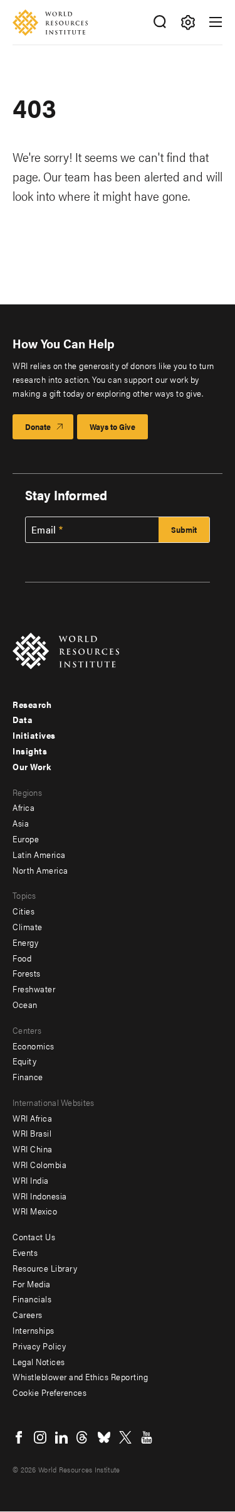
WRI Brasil (32, 1133)
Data (23, 719)
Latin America (39, 854)
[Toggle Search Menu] (159, 22)
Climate (28, 926)
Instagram (40, 1437)
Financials (32, 1298)
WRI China (33, 1148)
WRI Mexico (35, 1210)
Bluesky (104, 1437)
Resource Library (45, 1268)
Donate (38, 426)
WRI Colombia (39, 1164)
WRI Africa (32, 1118)
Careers (28, 1314)
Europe (26, 838)
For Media (32, 1283)
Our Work (32, 766)
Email (43, 530)
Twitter (125, 1437)
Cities (23, 910)
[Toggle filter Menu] (188, 22)
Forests (27, 973)
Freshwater (34, 988)
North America (40, 870)
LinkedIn (61, 1437)
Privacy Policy (39, 1345)
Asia (21, 823)
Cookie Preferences (49, 1392)
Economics (34, 1045)
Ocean (25, 1004)
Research (32, 704)
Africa (23, 807)
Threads (82, 1437)
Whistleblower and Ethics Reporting (80, 1376)
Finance (28, 1076)
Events (25, 1252)
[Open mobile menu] (215, 22)
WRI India (31, 1180)
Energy (25, 942)
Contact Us (34, 1236)
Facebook (19, 1437)
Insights (30, 750)
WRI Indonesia (40, 1195)
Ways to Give (112, 426)
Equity (24, 1060)
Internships (34, 1330)
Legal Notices (39, 1361)
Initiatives (34, 735)
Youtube (146, 1437)
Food (22, 958)
